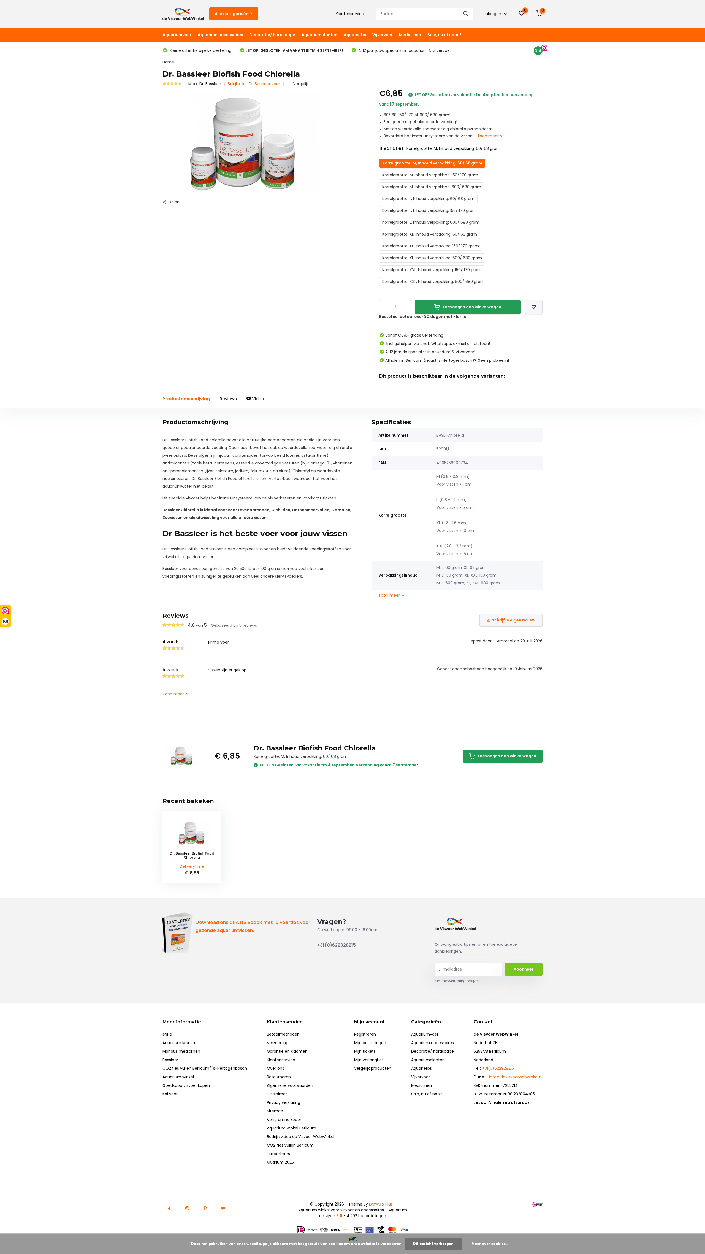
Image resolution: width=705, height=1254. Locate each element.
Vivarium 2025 (280, 1162)
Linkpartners (278, 1153)
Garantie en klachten (287, 1051)
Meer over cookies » (489, 1243)
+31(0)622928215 (336, 945)
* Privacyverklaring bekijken (457, 981)
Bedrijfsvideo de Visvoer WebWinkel (300, 1136)
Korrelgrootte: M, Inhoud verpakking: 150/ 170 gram (430, 175)
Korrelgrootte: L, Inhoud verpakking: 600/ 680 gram (430, 222)
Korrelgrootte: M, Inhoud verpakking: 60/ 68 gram (432, 163)
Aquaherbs (355, 34)
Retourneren (279, 1077)
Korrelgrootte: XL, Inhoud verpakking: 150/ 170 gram (430, 246)
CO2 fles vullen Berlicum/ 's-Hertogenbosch (204, 1068)
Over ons (275, 1068)
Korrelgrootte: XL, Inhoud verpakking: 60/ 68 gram (429, 234)
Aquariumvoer (176, 34)
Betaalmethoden (283, 1034)
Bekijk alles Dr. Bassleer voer (254, 84)
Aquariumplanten (319, 34)
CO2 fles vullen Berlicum (290, 1145)
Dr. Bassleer (210, 84)
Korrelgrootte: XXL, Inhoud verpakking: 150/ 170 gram (431, 269)
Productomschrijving (186, 399)
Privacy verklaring (283, 1102)
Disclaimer (277, 1094)
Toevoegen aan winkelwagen (471, 307)
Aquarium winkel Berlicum (291, 1128)
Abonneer (523, 969)
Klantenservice (350, 14)
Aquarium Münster (180, 1042)
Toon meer (488, 136)
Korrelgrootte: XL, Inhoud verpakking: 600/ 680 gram (432, 258)
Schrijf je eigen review (513, 620)
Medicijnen (410, 34)
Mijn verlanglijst (368, 1060)
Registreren (365, 1034)
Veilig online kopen (284, 1119)
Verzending (277, 1042)
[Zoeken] (466, 14)
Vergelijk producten (372, 1068)
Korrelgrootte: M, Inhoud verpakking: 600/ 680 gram (431, 187)
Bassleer (170, 1060)
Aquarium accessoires (220, 34)
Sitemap (275, 1111)
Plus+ (390, 1204)
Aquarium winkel (178, 1077)
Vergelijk (301, 84)
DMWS (375, 1204)
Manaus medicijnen (181, 1051)
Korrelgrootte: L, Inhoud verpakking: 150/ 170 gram (429, 210)
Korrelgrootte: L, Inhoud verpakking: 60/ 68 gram (428, 198)
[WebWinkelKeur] (537, 1204)
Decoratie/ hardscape (272, 34)
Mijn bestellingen (370, 1042)
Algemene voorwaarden (290, 1085)
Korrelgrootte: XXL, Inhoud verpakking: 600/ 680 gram (433, 281)
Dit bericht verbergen (433, 1243)
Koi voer (170, 1094)
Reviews (228, 399)
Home (168, 62)
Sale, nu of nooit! (444, 34)
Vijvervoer (382, 34)
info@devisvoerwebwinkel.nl (516, 1077)
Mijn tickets (365, 1051)
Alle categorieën (231, 14)
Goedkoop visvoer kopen (186, 1085)
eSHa (167, 1034)
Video (257, 399)
